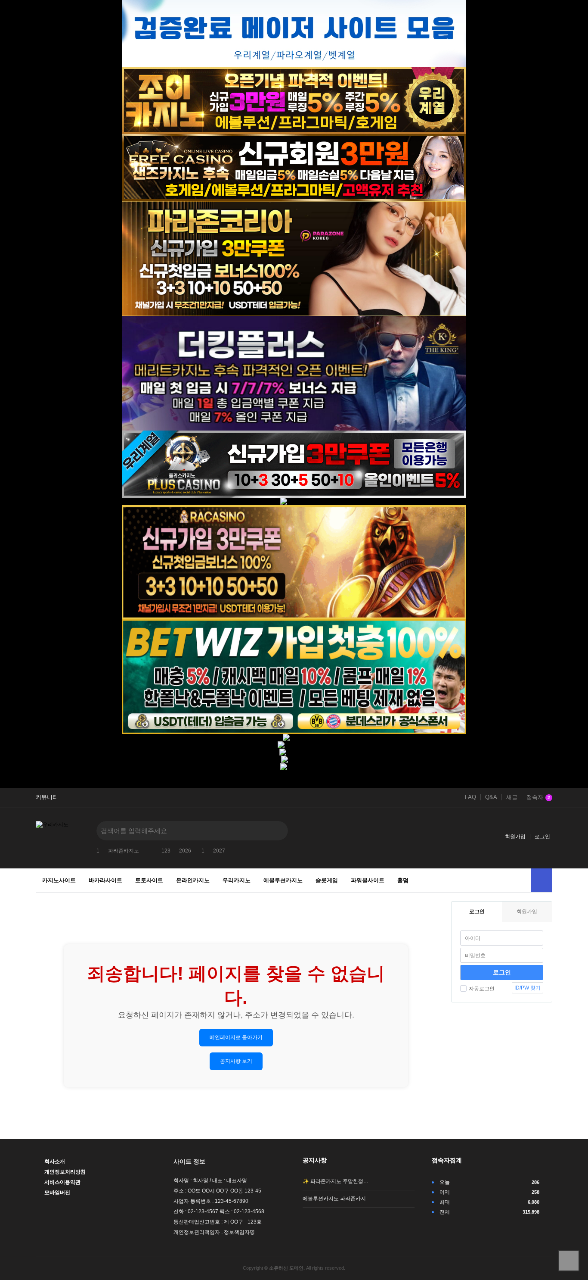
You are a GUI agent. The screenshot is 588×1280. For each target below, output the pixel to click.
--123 (164, 851)
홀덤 (403, 880)
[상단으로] (568, 1260)
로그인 (542, 837)
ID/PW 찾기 (527, 988)
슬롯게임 (327, 880)
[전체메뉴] (541, 880)
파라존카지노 (123, 851)
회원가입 (515, 837)
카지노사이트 (59, 880)
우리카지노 (237, 880)
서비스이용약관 (62, 1182)
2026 (185, 851)
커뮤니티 (47, 797)
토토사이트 (149, 880)
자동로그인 (482, 989)
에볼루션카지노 (283, 880)
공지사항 (315, 1160)
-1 (202, 851)
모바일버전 (57, 1192)
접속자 (538, 797)
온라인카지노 (193, 880)
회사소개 (54, 1161)
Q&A (491, 797)
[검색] (275, 830)
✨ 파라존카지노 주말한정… (335, 1181)
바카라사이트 (105, 880)
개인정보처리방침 (65, 1172)
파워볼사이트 (367, 880)
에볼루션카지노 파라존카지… (337, 1199)
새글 (511, 797)
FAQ (470, 797)
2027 (219, 851)
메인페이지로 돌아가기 (236, 1037)
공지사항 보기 (236, 1061)
